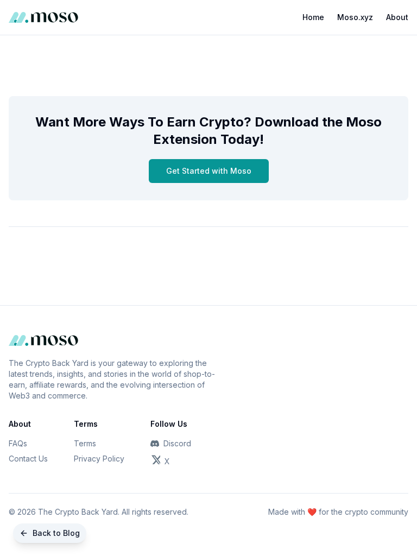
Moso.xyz (355, 17)
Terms (85, 443)
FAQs (18, 443)
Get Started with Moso (208, 170)
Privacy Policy (99, 458)
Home (313, 17)
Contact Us (28, 458)
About (397, 17)
